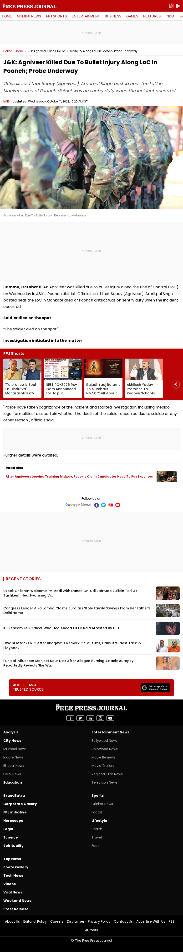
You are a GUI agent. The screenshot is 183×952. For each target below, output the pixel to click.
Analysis (10, 732)
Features (152, 16)
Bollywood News (104, 740)
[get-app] (178, 6)
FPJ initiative (15, 812)
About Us (12, 921)
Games (132, 16)
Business (113, 16)
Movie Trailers (103, 765)
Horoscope (13, 820)
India (170, 16)
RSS (171, 921)
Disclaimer (75, 921)
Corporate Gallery (20, 803)
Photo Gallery (15, 867)
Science (10, 837)
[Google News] (79, 505)
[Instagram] (110, 505)
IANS (6, 101)
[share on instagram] (100, 718)
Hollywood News (105, 749)
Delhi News (12, 774)
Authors (91, 930)
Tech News (13, 875)
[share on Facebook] (70, 718)
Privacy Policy (99, 921)
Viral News (12, 892)
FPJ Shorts (56, 16)
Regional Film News (107, 774)
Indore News (13, 757)
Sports (98, 795)
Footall (97, 812)
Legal (8, 829)
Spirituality (13, 845)
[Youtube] (117, 505)
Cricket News (102, 803)
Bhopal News (13, 765)
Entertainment (86, 16)
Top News (12, 858)
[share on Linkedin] (90, 718)
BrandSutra (14, 795)
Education (12, 782)
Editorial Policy (35, 921)
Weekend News (17, 900)
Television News (104, 782)
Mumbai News (29, 16)
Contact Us (123, 921)
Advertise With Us (150, 921)
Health (97, 829)
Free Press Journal (29, 6)
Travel (97, 837)
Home (7, 16)
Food (96, 845)
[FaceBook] (96, 505)
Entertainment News (110, 732)
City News (12, 740)
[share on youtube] (110, 718)
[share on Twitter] (80, 718)
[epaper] (171, 6)
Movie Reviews (103, 757)
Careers (56, 921)
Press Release (16, 909)
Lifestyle (99, 820)
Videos (9, 884)
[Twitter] (103, 505)
